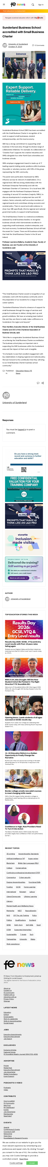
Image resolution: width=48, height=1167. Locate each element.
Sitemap (7, 1001)
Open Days (8, 1136)
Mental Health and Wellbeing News (20, 906)
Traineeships (11, 939)
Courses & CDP (9, 1132)
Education (7, 1012)
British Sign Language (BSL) (28, 863)
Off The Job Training (21, 915)
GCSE (18, 887)
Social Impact (9, 1023)
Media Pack (8, 1068)
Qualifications (20, 920)
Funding (10, 887)
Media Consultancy (11, 1074)
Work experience (13, 944)
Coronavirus (11, 877)
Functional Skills (35, 882)
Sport (39, 925)
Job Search (8, 1039)
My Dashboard (9, 1107)
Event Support (9, 1076)
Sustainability (12, 934)
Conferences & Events (12, 1129)
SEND (9, 925)
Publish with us (9, 995)
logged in (22, 429)
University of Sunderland (18, 44)
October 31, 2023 (15, 47)
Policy (34, 915)
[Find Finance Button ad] (24, 569)
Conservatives (21, 868)
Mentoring (10, 911)
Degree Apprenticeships (16, 882)
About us (7, 988)
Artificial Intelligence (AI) (16, 858)
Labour (32, 892)
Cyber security (25, 877)
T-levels (23, 934)
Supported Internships (22, 930)
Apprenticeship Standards (28, 854)
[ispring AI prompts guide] (24, 279)
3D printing (11, 854)
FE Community (9, 993)
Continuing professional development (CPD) (23, 873)
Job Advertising (9, 1072)
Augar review (33, 858)
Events (6, 1110)
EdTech (6, 1015)
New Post (7, 1105)
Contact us (8, 990)
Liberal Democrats (14, 896)
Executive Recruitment (12, 1037)
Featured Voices (10, 1052)
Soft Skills (29, 925)
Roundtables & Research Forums (16, 1138)
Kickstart (22, 892)
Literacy (10, 901)
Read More (23, 1159)
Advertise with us (10, 997)
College (9, 868)
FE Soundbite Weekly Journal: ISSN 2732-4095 (21, 1054)
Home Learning (29, 887)
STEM (9, 930)
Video (6, 1090)
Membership (8, 1114)
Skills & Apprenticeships (13, 1021)
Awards (6, 1127)
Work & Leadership (11, 1019)
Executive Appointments (13, 1034)
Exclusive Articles (10, 1050)
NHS (8, 915)
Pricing (6, 1066)
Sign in (40, 5)
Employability (9, 1017)
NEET (20, 911)
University (23, 939)
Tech (31, 934)
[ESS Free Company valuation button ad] (24, 489)
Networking (8, 1134)
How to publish (9, 1101)
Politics (9, 920)
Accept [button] (32, 1163)
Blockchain (11, 863)
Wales (33, 939)
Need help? (8, 1116)
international (11, 892)
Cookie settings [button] (16, 1163)
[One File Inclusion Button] (24, 542)
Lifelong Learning (30, 896)
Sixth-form (18, 925)
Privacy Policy (9, 999)
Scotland (32, 920)
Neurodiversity (30, 911)
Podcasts (7, 1088)
